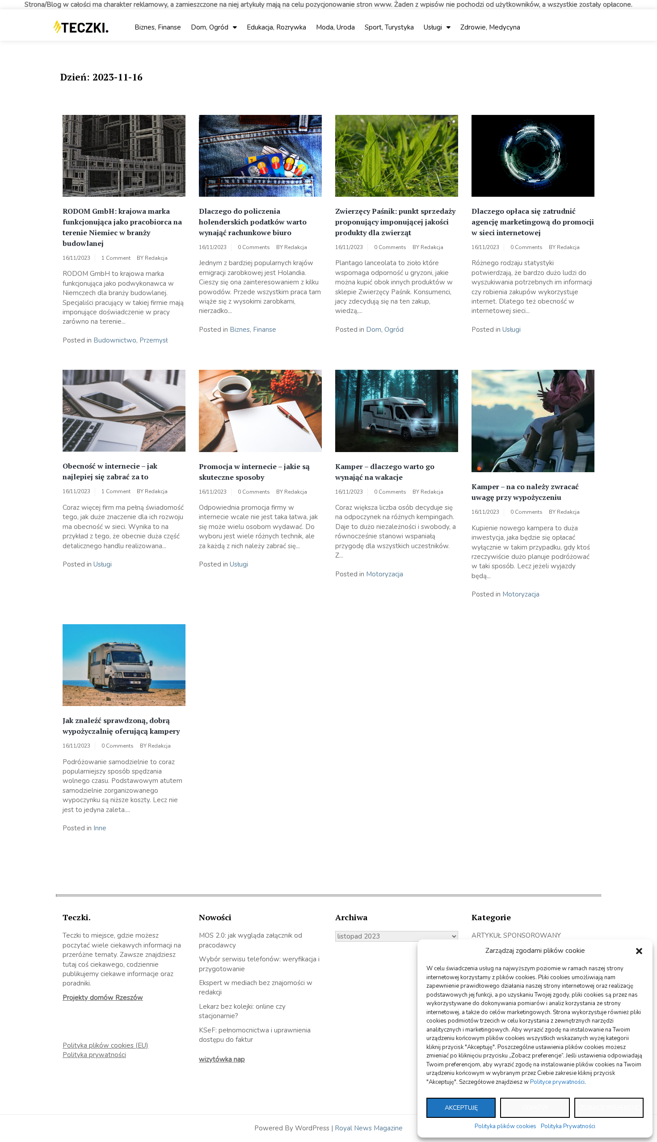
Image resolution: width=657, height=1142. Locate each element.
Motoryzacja (384, 574)
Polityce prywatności (557, 1082)
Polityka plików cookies (505, 1126)
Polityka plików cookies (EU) (105, 1045)
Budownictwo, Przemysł (130, 340)
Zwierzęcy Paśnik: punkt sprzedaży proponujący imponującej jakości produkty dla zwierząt (395, 221)
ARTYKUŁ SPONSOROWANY (516, 935)
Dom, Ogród (209, 27)
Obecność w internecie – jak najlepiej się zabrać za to (110, 471)
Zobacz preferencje (612, 1108)
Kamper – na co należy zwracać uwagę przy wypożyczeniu (525, 492)
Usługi (433, 27)
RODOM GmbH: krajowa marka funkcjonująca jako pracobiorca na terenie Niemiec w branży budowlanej (122, 227)
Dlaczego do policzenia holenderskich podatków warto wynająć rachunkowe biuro (253, 221)
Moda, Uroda (335, 27)
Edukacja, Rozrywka (276, 27)
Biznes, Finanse (158, 27)
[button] (639, 951)
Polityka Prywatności (568, 1126)
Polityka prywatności (94, 1054)
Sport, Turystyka (389, 27)
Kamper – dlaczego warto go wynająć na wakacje (384, 471)
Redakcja (156, 258)
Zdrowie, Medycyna (490, 27)
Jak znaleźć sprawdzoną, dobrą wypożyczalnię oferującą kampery (121, 725)
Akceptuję (461, 1108)
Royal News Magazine (369, 1128)
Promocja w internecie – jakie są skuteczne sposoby (254, 471)
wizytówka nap (222, 1059)
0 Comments (254, 247)
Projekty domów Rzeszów (103, 997)
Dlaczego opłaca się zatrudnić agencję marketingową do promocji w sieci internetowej (533, 221)
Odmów (535, 1108)
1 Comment (116, 258)
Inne (99, 828)
